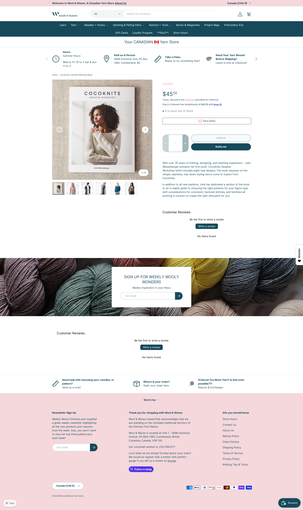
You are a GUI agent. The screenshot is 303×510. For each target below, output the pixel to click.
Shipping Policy (232, 447)
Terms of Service (233, 453)
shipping (189, 99)
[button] (249, 14)
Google (171, 460)
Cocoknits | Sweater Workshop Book (76, 75)
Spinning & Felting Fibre (127, 25)
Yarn (73, 25)
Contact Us (229, 424)
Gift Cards (121, 32)
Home (54, 75)
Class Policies (231, 441)
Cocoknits (168, 83)
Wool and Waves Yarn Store (71, 496)
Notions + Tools (158, 25)
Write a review (206, 226)
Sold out (221, 138)
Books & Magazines (188, 25)
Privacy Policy (231, 458)
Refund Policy (231, 436)
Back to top (150, 399)
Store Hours (180, 32)
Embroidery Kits (234, 25)
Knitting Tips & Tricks (235, 464)
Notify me (220, 146)
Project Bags (212, 25)
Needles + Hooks (94, 25)
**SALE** (163, 32)
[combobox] (157, 13)
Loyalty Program (142, 32)
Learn (62, 25)
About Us (228, 430)
